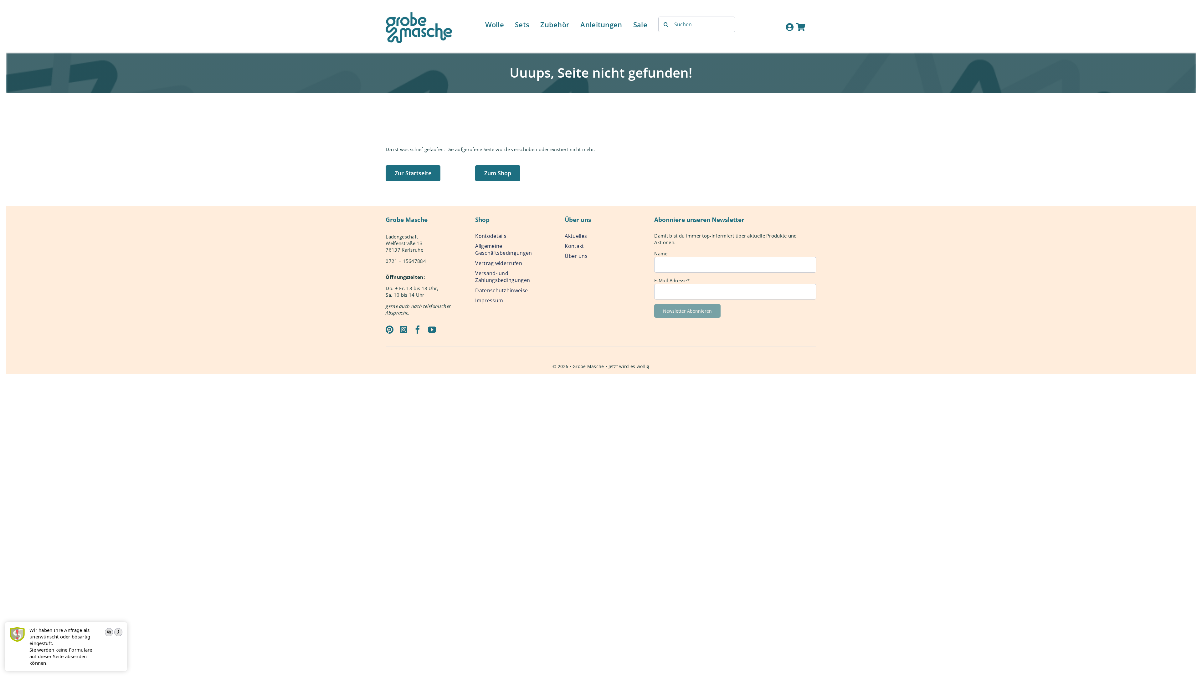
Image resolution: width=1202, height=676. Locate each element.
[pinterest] (389, 329)
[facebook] (418, 329)
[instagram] (403, 329)
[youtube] (432, 329)
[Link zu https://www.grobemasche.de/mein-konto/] (790, 27)
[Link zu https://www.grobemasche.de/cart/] (800, 27)
